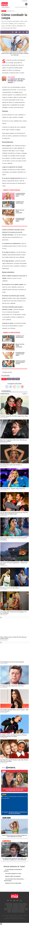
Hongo (17, 379)
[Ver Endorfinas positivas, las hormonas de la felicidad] (8, 361)
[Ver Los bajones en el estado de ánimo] (8, 336)
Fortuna (9, 906)
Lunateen (14, 911)
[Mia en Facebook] (8, 900)
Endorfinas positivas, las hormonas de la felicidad (20, 362)
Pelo (13, 379)
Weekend (22, 906)
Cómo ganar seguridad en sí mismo (13, 873)
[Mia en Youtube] (14, 900)
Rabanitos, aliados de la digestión (12, 876)
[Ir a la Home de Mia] (14, 896)
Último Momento (5, 7)
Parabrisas (7, 909)
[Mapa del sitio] (21, 900)
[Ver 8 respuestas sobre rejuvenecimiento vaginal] (8, 353)
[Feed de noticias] (17, 900)
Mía (9, 911)
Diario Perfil (9, 904)
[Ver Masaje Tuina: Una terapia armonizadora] (8, 344)
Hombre (16, 906)
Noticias (16, 904)
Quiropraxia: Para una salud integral (13, 883)
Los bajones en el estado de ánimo (20, 202)
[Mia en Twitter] (11, 900)
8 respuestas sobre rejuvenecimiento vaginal (20, 220)
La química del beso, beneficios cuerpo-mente (16, 80)
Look (22, 909)
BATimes (21, 911)
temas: (4, 379)
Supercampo (15, 909)
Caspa (9, 379)
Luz (26, 909)
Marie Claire (23, 904)
